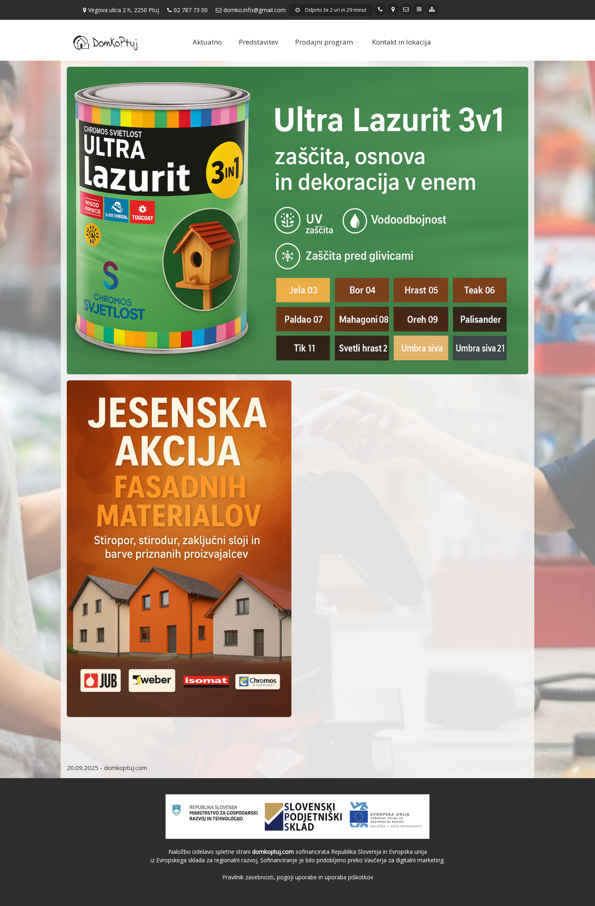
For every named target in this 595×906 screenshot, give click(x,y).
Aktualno (207, 42)
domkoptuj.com (125, 768)
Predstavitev (258, 42)
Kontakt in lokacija (401, 42)
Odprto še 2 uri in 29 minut (335, 9)
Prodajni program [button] (324, 42)
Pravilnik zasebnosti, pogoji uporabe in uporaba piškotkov (297, 877)
